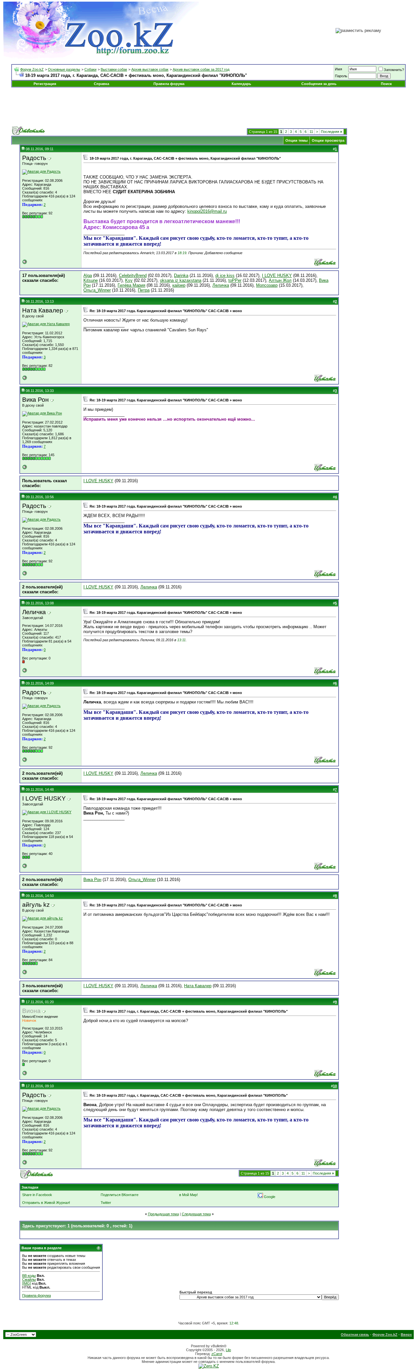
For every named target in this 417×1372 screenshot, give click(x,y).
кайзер (178, 285)
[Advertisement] (208, 107)
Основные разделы (64, 69)
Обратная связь (355, 1334)
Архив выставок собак (149, 69)
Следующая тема (196, 1214)
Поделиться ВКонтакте (119, 1195)
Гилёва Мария (131, 285)
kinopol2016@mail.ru (207, 211)
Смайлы (29, 1279)
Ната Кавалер (197, 985)
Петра (144, 290)
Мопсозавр (267, 285)
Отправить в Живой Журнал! (46, 1203)
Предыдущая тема (163, 1214)
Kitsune (90, 280)
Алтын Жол (280, 280)
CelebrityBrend (133, 275)
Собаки (90, 69)
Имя (338, 69)
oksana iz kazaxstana (180, 280)
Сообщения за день (319, 84)
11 (311, 132)
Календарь (241, 84)
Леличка (220, 285)
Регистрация (45, 84)
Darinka (181, 275)
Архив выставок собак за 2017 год (201, 69)
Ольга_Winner (97, 290)
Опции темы (296, 140)
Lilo (228, 1350)
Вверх (406, 1334)
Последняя (331, 132)
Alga (87, 275)
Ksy (129, 280)
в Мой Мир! (188, 1195)
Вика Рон (92, 879)
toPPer (234, 280)
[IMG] (26, 1283)
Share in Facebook (37, 1195)
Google (269, 1197)
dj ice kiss (225, 275)
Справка (101, 84)
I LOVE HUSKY (277, 275)
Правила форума (168, 84)
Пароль (341, 76)
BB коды (29, 1276)
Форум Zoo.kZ (32, 69)
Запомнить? (394, 70)
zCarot (216, 1354)
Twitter (106, 1203)
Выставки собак (114, 69)
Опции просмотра (328, 140)
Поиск (386, 84)
